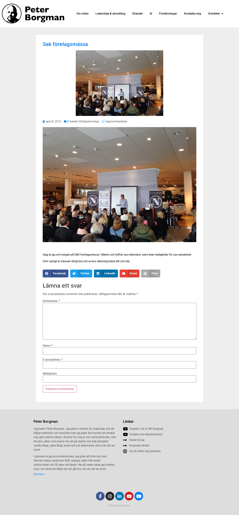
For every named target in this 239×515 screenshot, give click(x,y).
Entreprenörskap (89, 121)
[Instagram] (110, 496)
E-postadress (53, 359)
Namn (48, 345)
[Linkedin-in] (119, 496)
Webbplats (50, 373)
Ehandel (137, 13)
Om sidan (82, 13)
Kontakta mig (192, 13)
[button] (55, 273)
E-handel (72, 121)
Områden (214, 13)
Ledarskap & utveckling (110, 13)
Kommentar (51, 300)
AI (151, 13)
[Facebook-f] (100, 496)
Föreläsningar (168, 13)
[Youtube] (129, 496)
